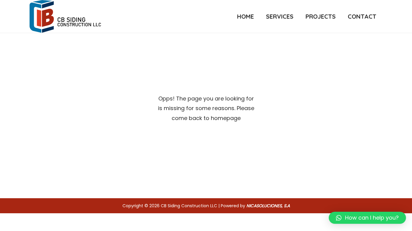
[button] (367, 218)
